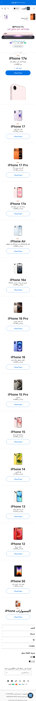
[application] (30, 695)
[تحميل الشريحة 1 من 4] (21, 53)
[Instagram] (24, 681)
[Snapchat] (20, 681)
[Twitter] (28, 681)
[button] (33, 8)
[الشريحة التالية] (1, 17)
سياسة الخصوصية (27, 694)
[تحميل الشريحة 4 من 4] (15, 53)
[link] (18, 73)
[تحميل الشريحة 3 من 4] (17, 53)
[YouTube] (12, 681)
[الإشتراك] (7, 672)
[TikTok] (16, 681)
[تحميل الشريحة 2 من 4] (19, 53)
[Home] (25, 8)
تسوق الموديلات (18, 136)
